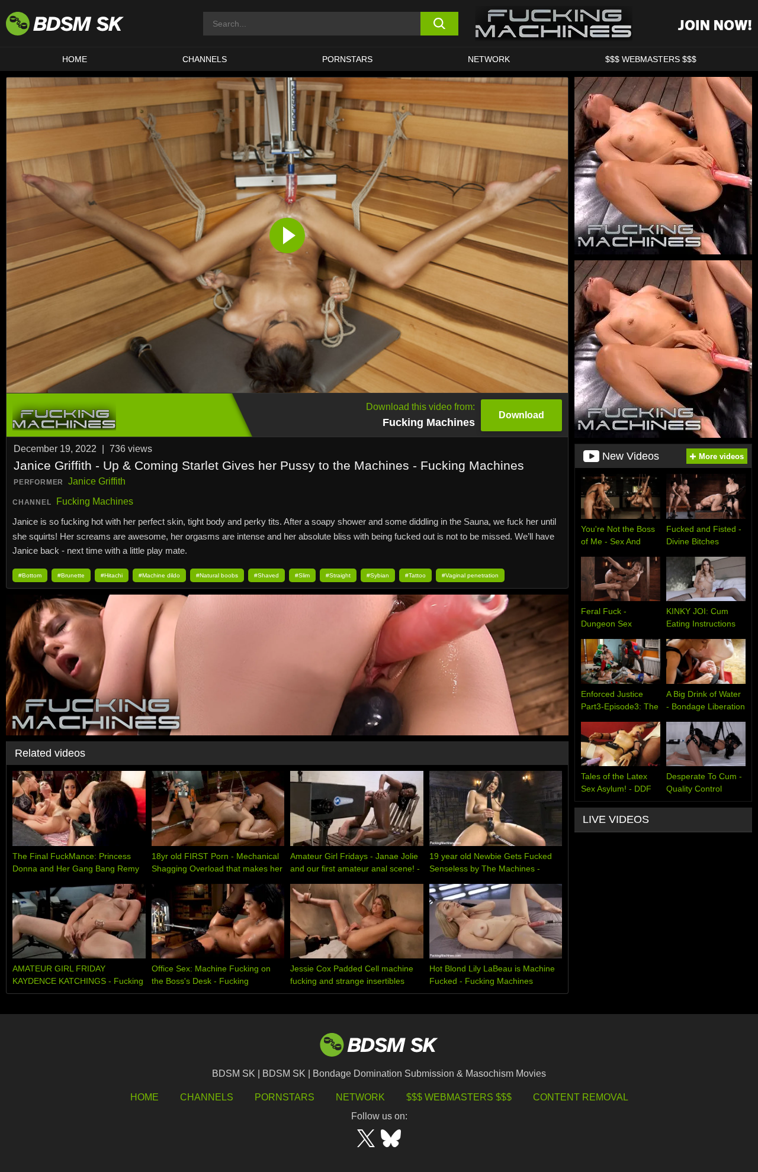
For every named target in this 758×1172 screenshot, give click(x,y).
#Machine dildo (159, 575)
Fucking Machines (94, 501)
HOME (74, 59)
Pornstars (284, 1097)
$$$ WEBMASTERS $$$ (650, 59)
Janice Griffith (97, 481)
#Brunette (71, 575)
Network (489, 59)
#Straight (338, 575)
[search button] (439, 23)
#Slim (302, 575)
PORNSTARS (347, 59)
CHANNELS (204, 59)
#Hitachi (112, 575)
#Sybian (378, 575)
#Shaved (266, 575)
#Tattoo (415, 575)
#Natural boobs (217, 575)
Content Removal (580, 1097)
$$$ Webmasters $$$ (459, 1097)
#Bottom (29, 575)
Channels (206, 1097)
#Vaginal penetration (470, 575)
